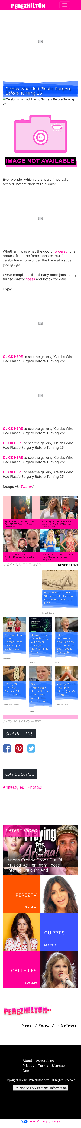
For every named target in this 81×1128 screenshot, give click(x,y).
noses (30, 279)
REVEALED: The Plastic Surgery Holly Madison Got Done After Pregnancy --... (57, 557)
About (27, 1060)
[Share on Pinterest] (19, 748)
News (27, 1025)
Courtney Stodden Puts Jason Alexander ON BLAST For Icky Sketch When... (57, 524)
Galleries (68, 1025)
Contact (29, 1071)
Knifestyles (13, 787)
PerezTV (46, 1025)
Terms (43, 1066)
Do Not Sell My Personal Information (41, 1088)
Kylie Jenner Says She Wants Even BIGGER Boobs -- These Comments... (19, 524)
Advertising (45, 1060)
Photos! (35, 787)
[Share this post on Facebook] (7, 748)
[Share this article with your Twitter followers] (31, 748)
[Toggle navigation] (64, 5)
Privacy (28, 1066)
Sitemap (58, 1066)
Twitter (26, 487)
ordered (61, 251)
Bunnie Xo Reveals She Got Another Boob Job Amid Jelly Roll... (19, 557)
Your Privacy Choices (44, 1121)
